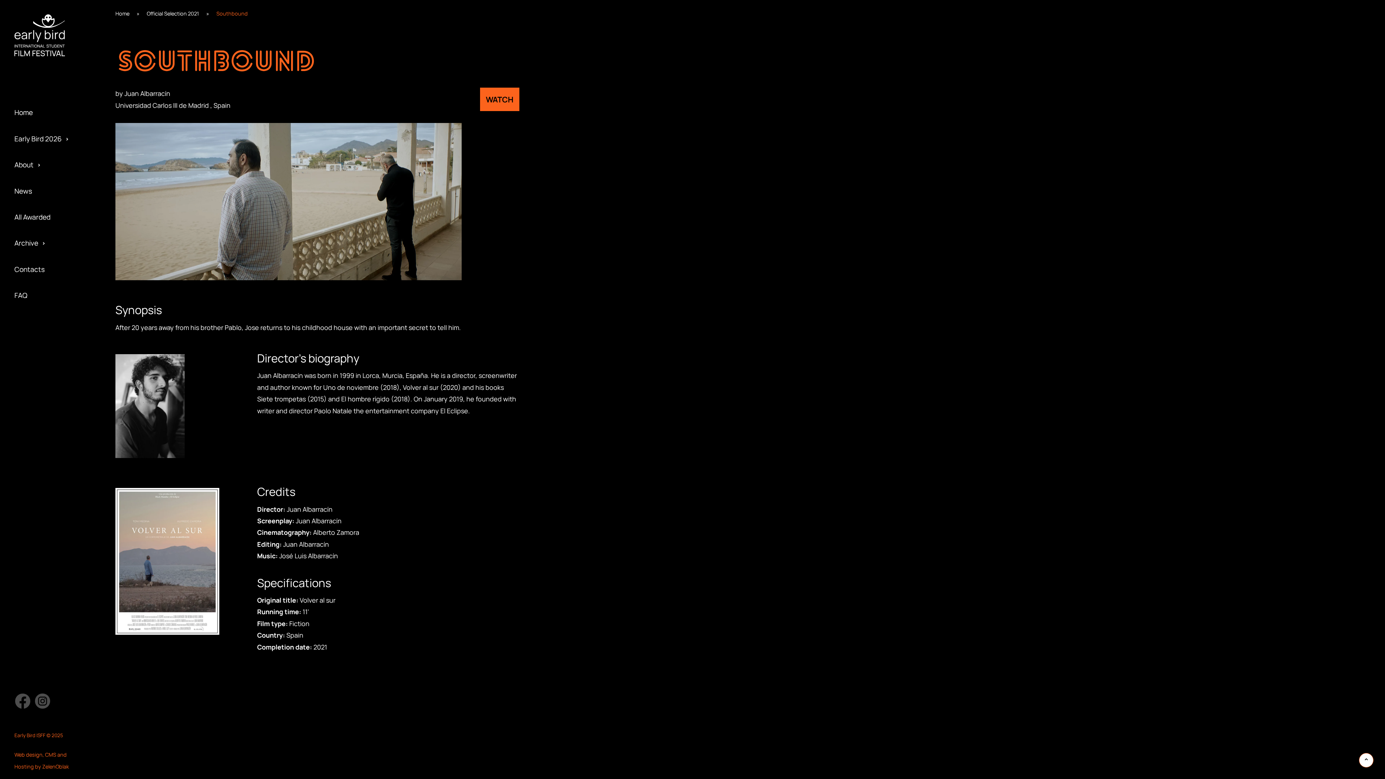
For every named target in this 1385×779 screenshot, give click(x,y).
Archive (26, 243)
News (23, 191)
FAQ (20, 295)
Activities (29, 91)
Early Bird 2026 (38, 139)
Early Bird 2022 (37, 91)
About (24, 165)
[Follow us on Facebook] (22, 701)
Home (23, 112)
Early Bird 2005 (38, 352)
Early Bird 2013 (37, 326)
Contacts (29, 269)
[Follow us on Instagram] (43, 701)
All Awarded (32, 217)
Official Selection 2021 (173, 13)
